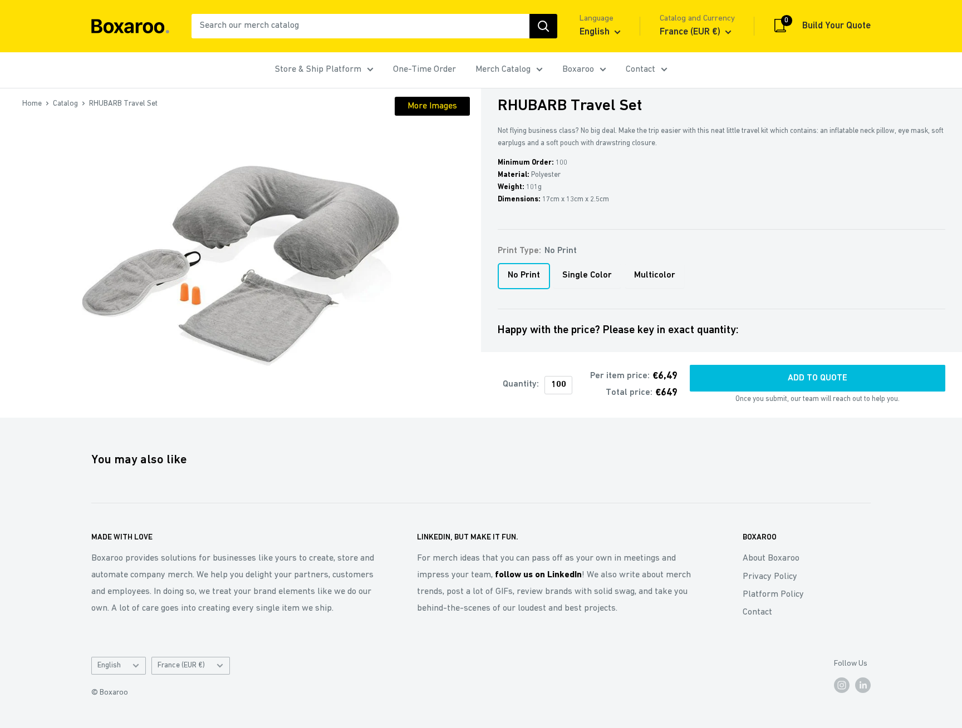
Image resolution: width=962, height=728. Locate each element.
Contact (640, 69)
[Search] (543, 26)
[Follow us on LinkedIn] (863, 685)
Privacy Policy (770, 576)
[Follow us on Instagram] (842, 685)
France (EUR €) (181, 665)
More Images (432, 106)
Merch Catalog (503, 69)
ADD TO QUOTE (817, 378)
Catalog (65, 104)
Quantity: (521, 384)
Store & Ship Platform (318, 69)
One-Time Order (424, 69)
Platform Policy (773, 594)
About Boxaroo (771, 558)
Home (32, 104)
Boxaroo (578, 69)
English (109, 665)
